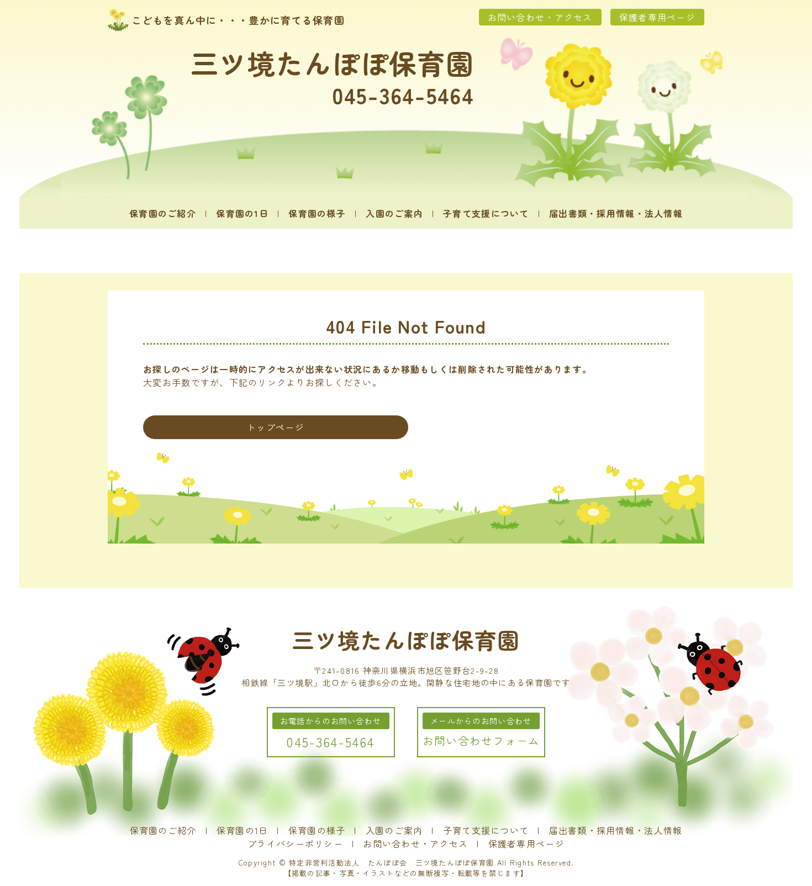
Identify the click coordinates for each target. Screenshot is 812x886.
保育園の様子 (317, 213)
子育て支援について (486, 213)
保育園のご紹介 (162, 213)
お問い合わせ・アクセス (540, 17)
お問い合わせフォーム (481, 740)
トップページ (275, 427)
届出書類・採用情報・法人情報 (616, 213)
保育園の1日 (242, 213)
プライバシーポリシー (295, 843)
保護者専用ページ (657, 17)
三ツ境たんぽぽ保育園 (332, 62)
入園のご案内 (394, 213)
